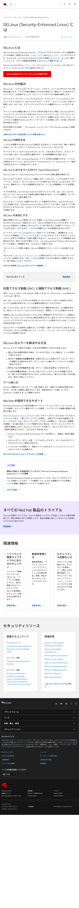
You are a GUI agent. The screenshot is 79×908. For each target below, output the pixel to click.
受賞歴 (28, 747)
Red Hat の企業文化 (8, 756)
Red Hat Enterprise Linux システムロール (20, 415)
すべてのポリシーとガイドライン (63, 806)
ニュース (43, 752)
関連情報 (66, 277)
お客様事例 (5, 760)
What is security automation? (56, 655)
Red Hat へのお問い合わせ (35, 793)
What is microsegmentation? (56, 666)
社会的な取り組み (46, 760)
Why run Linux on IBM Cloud (56, 663)
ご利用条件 (31, 806)
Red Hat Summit (58, 796)
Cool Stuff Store (32, 796)
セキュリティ (17, 17)
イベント (56, 791)
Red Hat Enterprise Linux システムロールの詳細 (23, 454)
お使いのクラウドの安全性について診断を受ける (23, 134)
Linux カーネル (59, 58)
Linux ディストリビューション (26, 255)
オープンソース (28, 65)
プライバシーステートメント (10, 806)
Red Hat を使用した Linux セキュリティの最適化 (23, 265)
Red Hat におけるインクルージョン (11, 796)
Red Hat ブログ (58, 793)
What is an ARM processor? (56, 670)
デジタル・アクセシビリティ (9, 809)
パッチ (6, 61)
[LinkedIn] (56, 704)
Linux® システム (37, 55)
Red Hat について (7, 752)
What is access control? (54, 659)
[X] (71, 704)
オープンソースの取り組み (48, 756)
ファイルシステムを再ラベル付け (34, 235)
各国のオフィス (6, 793)
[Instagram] (76, 704)
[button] (68, 37)
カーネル (49, 184)
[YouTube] (61, 704)
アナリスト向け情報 (8, 763)
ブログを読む (12, 490)
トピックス (7, 17)
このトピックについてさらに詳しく (58, 685)
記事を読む (11, 605)
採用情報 (43, 763)
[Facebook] (66, 704)
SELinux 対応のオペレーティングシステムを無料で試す (27, 74)
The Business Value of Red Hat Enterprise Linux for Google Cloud (19, 649)
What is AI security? (52, 673)
